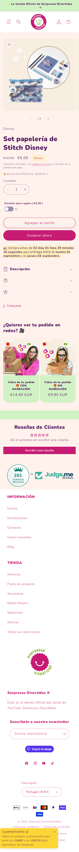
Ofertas (13, 622)
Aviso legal (58, 840)
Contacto (14, 527)
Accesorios (15, 593)
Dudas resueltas (19, 537)
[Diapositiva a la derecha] (48, 118)
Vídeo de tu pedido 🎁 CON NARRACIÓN (21, 385)
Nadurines (15, 613)
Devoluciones (17, 518)
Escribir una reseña (39, 450)
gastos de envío (41, 164)
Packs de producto (21, 584)
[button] (9, 22)
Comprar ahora (39, 235)
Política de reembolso (26, 827)
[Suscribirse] (64, 734)
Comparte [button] (14, 306)
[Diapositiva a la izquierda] (31, 118)
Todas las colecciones (23, 632)
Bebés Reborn (17, 603)
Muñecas (14, 574)
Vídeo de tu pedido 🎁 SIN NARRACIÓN (57, 385)
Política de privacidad (57, 827)
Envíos (12, 508)
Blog (10, 547)
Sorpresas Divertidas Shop (45, 821)
